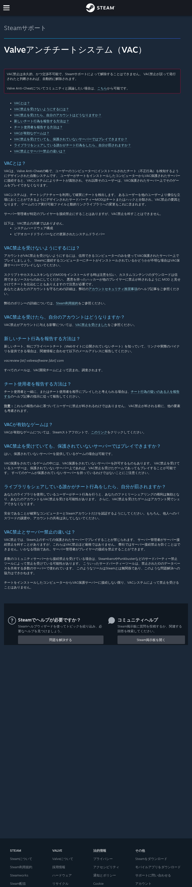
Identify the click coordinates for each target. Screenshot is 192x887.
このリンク (99, 432)
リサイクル (60, 883)
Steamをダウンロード (151, 859)
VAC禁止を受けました (91, 325)
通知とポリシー (104, 875)
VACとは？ (22, 103)
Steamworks (19, 875)
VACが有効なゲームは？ (32, 133)
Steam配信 (18, 883)
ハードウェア (62, 875)
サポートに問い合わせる (153, 875)
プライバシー (103, 859)
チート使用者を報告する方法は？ (38, 127)
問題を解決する (60, 640)
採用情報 (58, 867)
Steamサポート (25, 28)
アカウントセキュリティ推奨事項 (112, 289)
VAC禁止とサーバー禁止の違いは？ (40, 151)
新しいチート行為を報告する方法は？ (41, 121)
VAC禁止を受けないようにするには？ (41, 109)
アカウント (143, 883)
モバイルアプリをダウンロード (158, 867)
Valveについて (62, 859)
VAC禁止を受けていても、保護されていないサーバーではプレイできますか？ (71, 139)
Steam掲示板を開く (151, 640)
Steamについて (21, 859)
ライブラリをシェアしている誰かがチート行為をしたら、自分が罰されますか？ (72, 145)
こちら (102, 88)
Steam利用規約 (67, 303)
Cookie (98, 883)
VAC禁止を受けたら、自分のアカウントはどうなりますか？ (58, 115)
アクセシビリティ (106, 867)
